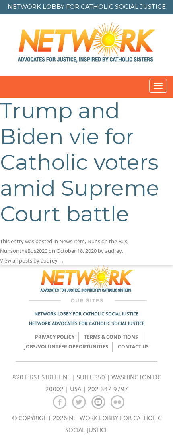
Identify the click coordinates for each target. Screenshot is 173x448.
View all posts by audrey (32, 260)
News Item (72, 241)
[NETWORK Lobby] (86, 45)
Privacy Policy (54, 336)
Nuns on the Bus (107, 241)
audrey (113, 250)
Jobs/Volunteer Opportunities (66, 346)
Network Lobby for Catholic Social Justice (86, 313)
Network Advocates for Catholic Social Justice (86, 323)
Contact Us (133, 346)
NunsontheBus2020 (23, 250)
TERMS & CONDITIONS (111, 336)
